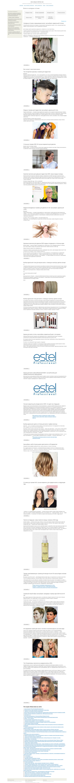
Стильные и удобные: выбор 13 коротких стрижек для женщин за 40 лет (14, 33)
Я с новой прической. (29, 757)
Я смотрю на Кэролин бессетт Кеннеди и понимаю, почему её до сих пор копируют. (40, 722)
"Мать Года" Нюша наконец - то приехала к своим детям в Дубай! (37, 772)
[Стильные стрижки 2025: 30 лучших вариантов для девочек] (45, 159)
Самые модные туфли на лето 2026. (31, 723)
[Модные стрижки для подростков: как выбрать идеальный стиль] (45, 130)
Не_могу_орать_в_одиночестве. (31, 752)
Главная (21, 5)
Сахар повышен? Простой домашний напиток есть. (33, 708)
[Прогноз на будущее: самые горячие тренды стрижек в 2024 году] (45, 550)
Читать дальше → (26, 105)
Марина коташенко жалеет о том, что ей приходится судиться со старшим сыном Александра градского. (44, 735)
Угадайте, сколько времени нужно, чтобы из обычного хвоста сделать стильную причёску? (41, 764)
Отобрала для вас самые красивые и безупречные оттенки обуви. (36, 710)
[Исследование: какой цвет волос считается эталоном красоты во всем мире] (45, 648)
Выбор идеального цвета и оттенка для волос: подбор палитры (40, 424)
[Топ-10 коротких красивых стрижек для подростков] (45, 92)
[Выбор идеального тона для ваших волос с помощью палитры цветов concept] (45, 287)
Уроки (44, 5)
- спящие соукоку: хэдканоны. (13, 17)
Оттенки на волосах (61, 12)
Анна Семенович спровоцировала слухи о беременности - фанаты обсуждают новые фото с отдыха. (44, 765)
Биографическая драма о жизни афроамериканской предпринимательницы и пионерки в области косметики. (45, 745)
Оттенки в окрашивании (39, 12)
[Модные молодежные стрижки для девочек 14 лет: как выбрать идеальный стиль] (45, 229)
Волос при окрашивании (50, 17)
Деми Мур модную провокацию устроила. (32, 758)
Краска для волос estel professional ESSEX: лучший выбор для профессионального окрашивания (40, 373)
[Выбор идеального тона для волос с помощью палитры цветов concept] (45, 320)
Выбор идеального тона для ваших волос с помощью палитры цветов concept (44, 262)
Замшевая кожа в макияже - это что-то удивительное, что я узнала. (37, 720)
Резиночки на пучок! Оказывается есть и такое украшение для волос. (37, 749)
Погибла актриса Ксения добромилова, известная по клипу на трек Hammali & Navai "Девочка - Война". (44, 740)
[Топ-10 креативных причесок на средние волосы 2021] (45, 688)
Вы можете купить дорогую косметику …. (32, 734)
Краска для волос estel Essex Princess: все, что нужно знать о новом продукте (14, 29)
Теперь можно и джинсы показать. (31, 742)
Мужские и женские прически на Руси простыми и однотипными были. (38, 776)
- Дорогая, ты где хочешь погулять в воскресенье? (33, 711)
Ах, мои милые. (27, 755)
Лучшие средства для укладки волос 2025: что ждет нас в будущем (41, 404)
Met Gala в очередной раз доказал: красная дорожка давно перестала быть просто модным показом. (43, 741)
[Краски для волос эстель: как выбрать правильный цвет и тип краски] (45, 357)
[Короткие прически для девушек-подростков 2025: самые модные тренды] (45, 194)
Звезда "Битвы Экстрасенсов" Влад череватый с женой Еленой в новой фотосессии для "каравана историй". (44, 712)
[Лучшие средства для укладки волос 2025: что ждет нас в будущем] (45, 417)
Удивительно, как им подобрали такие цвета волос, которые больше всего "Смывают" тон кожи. (43, 737)
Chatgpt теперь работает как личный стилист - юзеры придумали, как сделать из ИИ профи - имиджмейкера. (45, 743)
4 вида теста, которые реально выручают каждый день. (35, 775)
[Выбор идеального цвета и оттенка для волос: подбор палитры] (45, 437)
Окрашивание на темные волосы (39, 17)
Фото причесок (49, 5)
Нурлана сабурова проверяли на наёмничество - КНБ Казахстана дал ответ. (38, 713)
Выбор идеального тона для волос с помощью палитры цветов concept (42, 298)
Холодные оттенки (29, 12)
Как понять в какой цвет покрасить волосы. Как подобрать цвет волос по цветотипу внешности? (14, 14)
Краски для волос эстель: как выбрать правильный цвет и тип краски (41, 334)
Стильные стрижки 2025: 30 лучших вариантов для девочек (39, 144)
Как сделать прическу (29, 5)
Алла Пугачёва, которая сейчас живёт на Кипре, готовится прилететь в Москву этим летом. (42, 729)
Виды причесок (38, 5)
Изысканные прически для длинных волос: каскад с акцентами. (36, 751)
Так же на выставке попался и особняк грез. (33, 736)
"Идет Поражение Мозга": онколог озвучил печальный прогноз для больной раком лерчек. (41, 717)
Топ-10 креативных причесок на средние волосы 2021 (37, 663)
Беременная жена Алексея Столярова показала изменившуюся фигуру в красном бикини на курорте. (44, 730)
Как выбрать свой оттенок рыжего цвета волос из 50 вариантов (40, 444)
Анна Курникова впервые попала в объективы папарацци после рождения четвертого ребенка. (42, 766)
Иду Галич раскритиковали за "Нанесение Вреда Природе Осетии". (36, 716)
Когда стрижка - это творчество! (30, 739)
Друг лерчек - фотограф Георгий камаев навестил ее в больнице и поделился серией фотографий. (43, 748)
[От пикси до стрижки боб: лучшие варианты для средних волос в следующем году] (45, 497)
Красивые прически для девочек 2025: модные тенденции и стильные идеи (43, 243)
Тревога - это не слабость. (29, 718)
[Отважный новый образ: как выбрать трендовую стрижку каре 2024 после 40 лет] (45, 614)
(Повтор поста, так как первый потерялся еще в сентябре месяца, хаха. (38, 773)
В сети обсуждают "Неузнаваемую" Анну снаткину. (34, 719)
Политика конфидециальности (29, 781)
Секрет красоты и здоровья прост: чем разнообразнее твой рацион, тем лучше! (39, 771)
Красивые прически (37, 2)
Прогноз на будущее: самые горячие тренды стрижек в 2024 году (40, 520)
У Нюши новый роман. (29, 761)
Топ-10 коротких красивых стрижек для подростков (36, 72)
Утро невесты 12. (27, 714)
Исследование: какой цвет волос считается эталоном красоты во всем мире (43, 628)
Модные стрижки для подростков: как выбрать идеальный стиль (40, 110)
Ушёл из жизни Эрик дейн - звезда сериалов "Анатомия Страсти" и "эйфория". (39, 763)
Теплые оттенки (29, 17)
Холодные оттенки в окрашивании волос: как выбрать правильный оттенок (43, 23)
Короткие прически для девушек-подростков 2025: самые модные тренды (43, 174)
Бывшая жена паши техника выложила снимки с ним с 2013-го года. (37, 767)
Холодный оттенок (50, 12)
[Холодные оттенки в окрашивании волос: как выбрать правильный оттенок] (45, 50)
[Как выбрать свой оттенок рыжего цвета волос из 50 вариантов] (45, 464)
